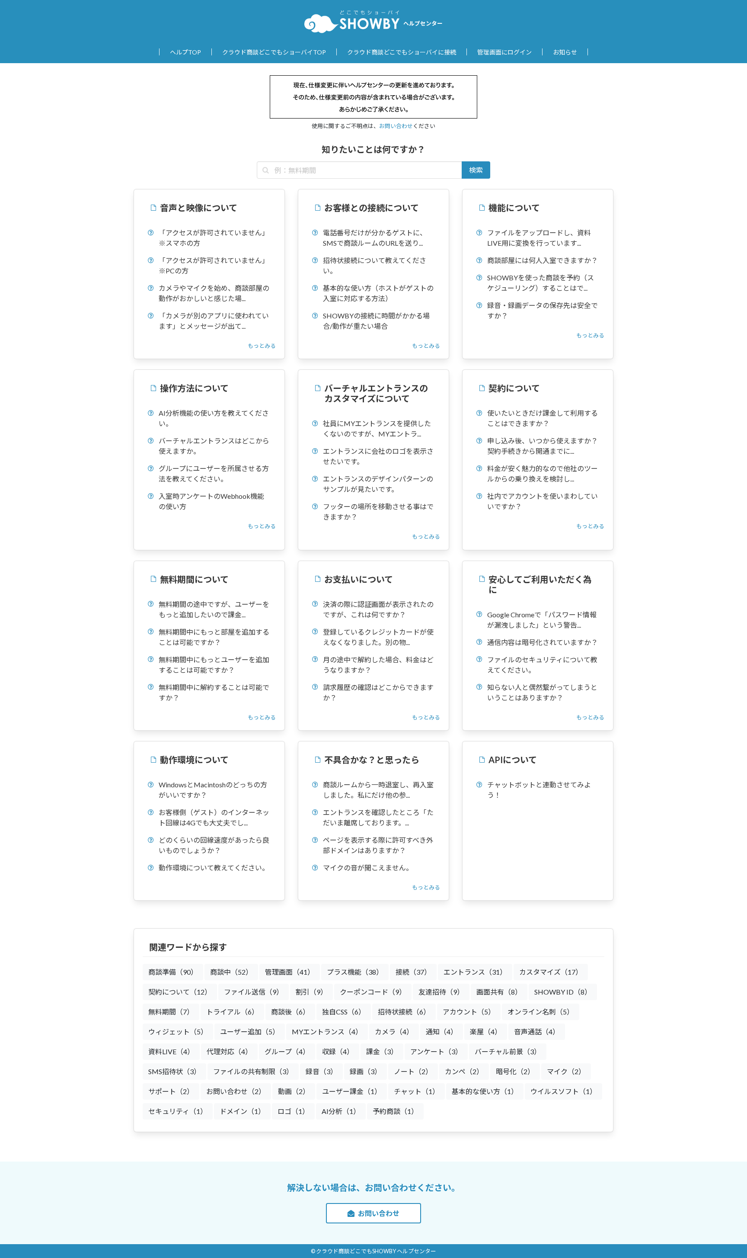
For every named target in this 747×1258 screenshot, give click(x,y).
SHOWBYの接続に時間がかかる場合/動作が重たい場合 (376, 320)
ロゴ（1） (293, 1111)
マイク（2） (566, 1071)
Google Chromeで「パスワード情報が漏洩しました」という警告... (542, 619)
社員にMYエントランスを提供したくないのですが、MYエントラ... (377, 428)
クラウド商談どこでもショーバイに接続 (401, 52)
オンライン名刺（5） (541, 1012)
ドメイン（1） (242, 1111)
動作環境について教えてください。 (214, 867)
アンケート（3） (436, 1051)
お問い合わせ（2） (235, 1091)
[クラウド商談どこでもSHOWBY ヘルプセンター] (351, 21)
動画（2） (294, 1091)
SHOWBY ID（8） (562, 992)
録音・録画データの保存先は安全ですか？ (542, 310)
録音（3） (321, 1071)
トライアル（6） (232, 1012)
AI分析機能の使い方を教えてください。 (214, 418)
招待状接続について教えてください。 (374, 265)
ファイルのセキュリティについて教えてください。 (542, 664)
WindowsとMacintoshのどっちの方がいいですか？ (213, 789)
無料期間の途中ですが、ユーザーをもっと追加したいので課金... (214, 609)
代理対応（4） (229, 1051)
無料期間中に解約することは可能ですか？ (214, 692)
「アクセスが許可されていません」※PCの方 (214, 265)
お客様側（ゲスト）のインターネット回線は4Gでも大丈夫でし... (214, 817)
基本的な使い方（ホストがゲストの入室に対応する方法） (378, 293)
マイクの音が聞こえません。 (368, 867)
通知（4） (441, 1031)
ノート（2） (413, 1071)
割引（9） (311, 992)
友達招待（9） (441, 992)
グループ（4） (287, 1051)
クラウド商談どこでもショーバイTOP (274, 52)
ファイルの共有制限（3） (253, 1071)
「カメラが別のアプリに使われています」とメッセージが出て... (214, 320)
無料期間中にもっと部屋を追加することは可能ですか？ (214, 637)
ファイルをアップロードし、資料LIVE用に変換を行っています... (539, 237)
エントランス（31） (475, 972)
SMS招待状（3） (174, 1071)
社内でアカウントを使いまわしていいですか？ (542, 501)
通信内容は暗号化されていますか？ (542, 642)
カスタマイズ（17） (550, 972)
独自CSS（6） (343, 1012)
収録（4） (338, 1051)
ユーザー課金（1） (351, 1091)
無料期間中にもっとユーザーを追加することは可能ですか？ (214, 664)
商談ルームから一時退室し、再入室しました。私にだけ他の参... (378, 789)
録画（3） (365, 1071)
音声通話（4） (536, 1031)
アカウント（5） (469, 1012)
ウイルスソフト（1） (563, 1091)
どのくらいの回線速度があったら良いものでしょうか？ (214, 845)
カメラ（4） (394, 1031)
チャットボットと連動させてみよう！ (539, 789)
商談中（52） (231, 972)
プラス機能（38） (355, 972)
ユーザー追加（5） (249, 1031)
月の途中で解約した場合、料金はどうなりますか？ (378, 664)
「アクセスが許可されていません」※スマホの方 (214, 237)
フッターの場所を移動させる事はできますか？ (378, 511)
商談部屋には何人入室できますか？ (542, 260)
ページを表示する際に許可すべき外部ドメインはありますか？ (378, 845)
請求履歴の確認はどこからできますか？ (378, 692)
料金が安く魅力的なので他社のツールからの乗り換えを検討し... (542, 473)
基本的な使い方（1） (485, 1091)
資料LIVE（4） (171, 1051)
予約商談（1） (395, 1111)
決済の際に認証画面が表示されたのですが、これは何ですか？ (378, 609)
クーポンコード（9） (373, 992)
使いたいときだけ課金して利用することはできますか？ (542, 418)
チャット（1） (416, 1091)
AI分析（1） (341, 1111)
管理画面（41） (289, 972)
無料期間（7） (171, 1012)
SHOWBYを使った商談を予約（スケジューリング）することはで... (540, 282)
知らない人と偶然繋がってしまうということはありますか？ (542, 692)
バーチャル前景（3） (508, 1051)
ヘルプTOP (185, 52)
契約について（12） (179, 992)
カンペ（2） (464, 1071)
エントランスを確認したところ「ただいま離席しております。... (378, 817)
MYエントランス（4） (327, 1031)
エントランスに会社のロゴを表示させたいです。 (378, 456)
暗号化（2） (515, 1071)
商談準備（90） (173, 972)
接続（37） (413, 972)
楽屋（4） (485, 1031)
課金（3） (382, 1051)
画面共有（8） (499, 992)
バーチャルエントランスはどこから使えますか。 (214, 445)
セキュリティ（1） (177, 1111)
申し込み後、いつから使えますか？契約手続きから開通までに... (542, 445)
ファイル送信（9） (253, 992)
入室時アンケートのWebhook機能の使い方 (211, 501)
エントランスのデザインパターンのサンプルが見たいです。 (378, 484)
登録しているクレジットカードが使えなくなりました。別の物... (378, 637)
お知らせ (565, 52)
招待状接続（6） (404, 1012)
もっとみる (262, 345)
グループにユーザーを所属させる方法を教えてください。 (214, 473)
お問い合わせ (396, 125)
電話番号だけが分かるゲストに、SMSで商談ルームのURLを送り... (375, 237)
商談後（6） (290, 1012)
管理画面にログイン (504, 52)
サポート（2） (171, 1091)
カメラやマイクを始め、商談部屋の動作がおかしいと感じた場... (214, 293)
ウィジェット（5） (178, 1031)
